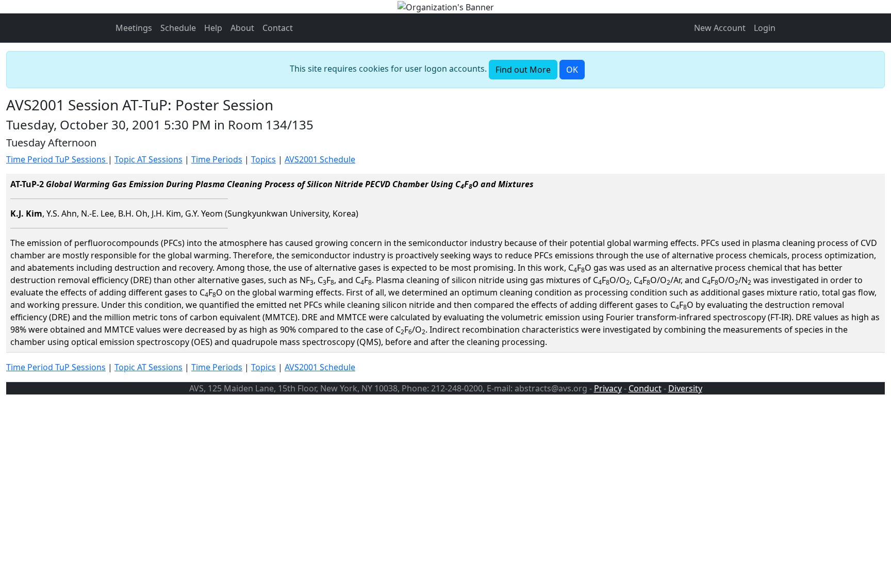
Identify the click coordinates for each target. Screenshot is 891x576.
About (242, 28)
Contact (277, 28)
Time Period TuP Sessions (57, 159)
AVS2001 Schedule (320, 159)
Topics (263, 159)
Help (213, 28)
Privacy (608, 388)
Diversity (685, 388)
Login (765, 28)
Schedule (178, 28)
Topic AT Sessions (148, 159)
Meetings (134, 28)
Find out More (523, 69)
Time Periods (216, 159)
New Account (720, 28)
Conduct (645, 388)
